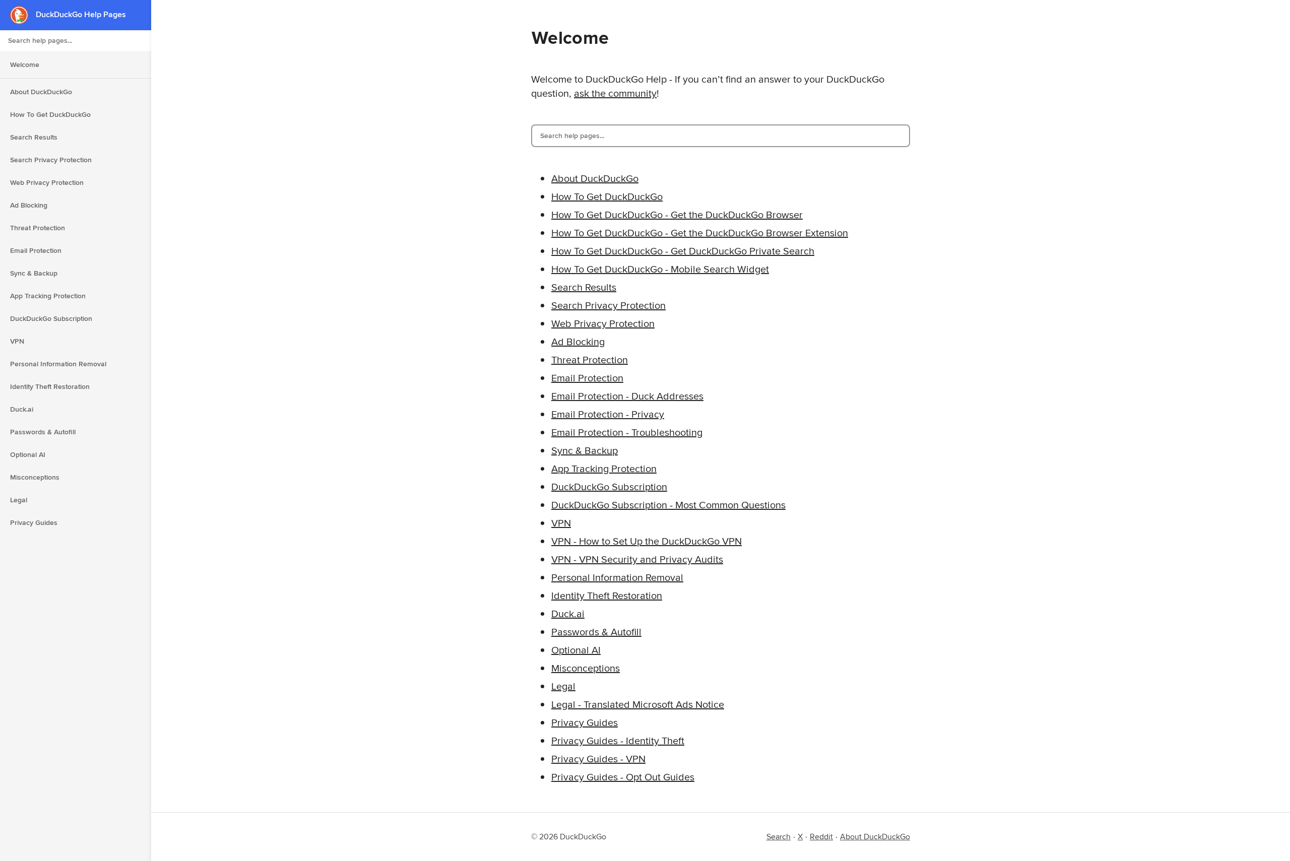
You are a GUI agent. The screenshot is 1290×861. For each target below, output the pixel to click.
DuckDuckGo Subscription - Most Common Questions (668, 504)
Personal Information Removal (58, 364)
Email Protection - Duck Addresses (627, 395)
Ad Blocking (28, 205)
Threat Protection (37, 228)
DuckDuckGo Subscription (51, 318)
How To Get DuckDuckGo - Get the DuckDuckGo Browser (677, 214)
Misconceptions (34, 477)
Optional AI (27, 454)
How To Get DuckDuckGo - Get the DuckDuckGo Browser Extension (699, 232)
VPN (17, 341)
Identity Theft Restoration (50, 386)
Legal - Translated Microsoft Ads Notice (637, 704)
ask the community (615, 93)
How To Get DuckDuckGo (50, 114)
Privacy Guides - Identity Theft (617, 740)
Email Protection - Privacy (607, 414)
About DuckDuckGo (41, 92)
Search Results (33, 137)
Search (778, 836)
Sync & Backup (33, 273)
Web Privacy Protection (47, 182)
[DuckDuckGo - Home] (23, 15)
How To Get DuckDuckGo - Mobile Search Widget (660, 268)
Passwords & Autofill (43, 432)
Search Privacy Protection (51, 160)
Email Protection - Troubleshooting (626, 432)
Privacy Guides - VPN (598, 758)
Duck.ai (21, 409)
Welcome (24, 64)
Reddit (821, 836)
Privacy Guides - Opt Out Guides (622, 776)
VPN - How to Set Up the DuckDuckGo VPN (646, 541)
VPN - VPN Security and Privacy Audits (637, 559)
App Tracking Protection (48, 296)
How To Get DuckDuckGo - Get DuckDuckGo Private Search (682, 250)
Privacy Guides (33, 522)
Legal (18, 500)
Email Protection (35, 250)
